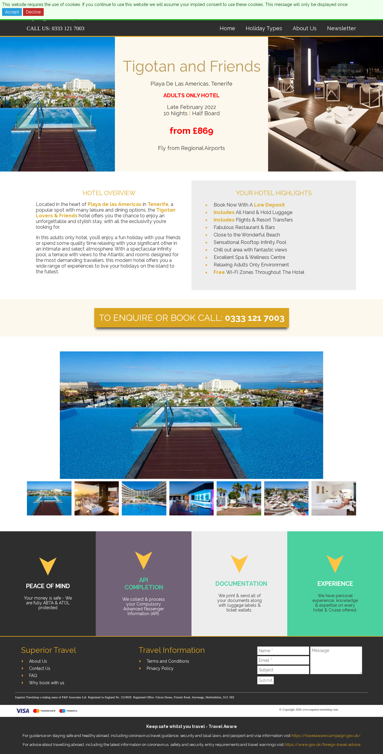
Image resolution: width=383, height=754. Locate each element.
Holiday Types (264, 28)
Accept (12, 12)
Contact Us (39, 668)
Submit (265, 680)
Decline (33, 12)
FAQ (33, 675)
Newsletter (341, 28)
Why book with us (46, 682)
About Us (305, 28)
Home (227, 28)
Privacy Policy (160, 668)
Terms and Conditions (168, 661)
